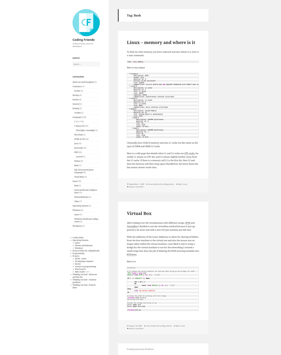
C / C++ (77, 121)
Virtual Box (139, 213)
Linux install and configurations (161, 184)
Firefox (76, 99)
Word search (80, 269)
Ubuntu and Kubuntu (84, 245)
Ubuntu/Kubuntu (81, 197)
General (76, 104)
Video (76, 201)
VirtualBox (132, 226)
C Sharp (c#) (79, 126)
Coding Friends (84, 40)
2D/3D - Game (80, 258)
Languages (77, 117)
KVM (187, 222)
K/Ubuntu (131, 254)
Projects (76, 256)
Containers (77, 86)
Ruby (76, 165)
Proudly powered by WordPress (140, 349)
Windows (76, 210)
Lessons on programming (85, 266)
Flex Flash (78, 134)
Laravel (79, 156)
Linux (75, 181)
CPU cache (189, 153)
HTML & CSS (79, 139)
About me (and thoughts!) (83, 82)
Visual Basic (79, 177)
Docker (77, 91)
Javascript (78, 148)
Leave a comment (136, 187)
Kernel (78, 264)
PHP (76, 152)
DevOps (76, 95)
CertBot (77, 113)
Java (76, 143)
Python (77, 161)
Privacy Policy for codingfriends (86, 250)
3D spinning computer (84, 261)
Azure (76, 214)
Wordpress (77, 226)
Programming (78, 253)
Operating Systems (80, 206)
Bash (76, 185)
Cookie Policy (78, 237)
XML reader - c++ (82, 272)
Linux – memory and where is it (161, 42)
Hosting (76, 108)
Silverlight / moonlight (85, 130)
